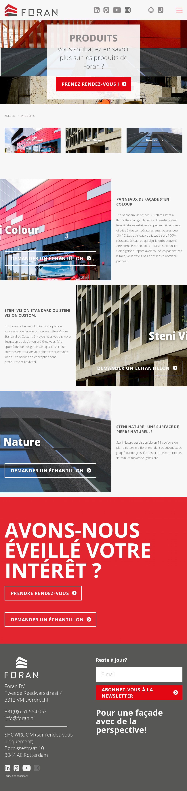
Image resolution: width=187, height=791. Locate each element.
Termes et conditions (16, 775)
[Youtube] (119, 10)
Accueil (10, 116)
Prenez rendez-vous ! (90, 84)
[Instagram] (129, 10)
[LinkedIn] (98, 10)
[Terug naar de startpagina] (31, 10)
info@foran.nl (19, 718)
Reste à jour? (111, 659)
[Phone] (162, 10)
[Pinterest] (108, 10)
